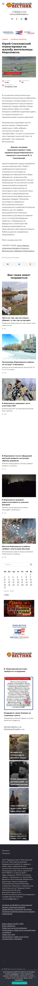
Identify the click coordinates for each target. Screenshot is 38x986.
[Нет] (35, 978)
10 (5, 579)
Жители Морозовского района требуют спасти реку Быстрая (16, 548)
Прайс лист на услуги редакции (14, 928)
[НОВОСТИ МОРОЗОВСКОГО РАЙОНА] (18, 709)
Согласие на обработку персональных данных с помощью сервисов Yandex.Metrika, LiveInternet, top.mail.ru (17, 907)
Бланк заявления (8, 926)
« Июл (6, 595)
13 (18, 579)
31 (5, 587)
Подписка (6, 853)
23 (31, 582)
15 (26, 579)
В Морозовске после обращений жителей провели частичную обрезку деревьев (17, 458)
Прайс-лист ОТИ (8, 934)
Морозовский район (11, 257)
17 (5, 582)
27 (18, 585)
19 (13, 582)
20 (18, 582)
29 (27, 585)
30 (31, 585)
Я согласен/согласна (20, 983)
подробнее (14, 974)
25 (9, 585)
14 (22, 579)
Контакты (5, 851)
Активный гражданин (12, 73)
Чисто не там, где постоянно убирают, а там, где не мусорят (16, 319)
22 (27, 582)
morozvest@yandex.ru (19, 14)
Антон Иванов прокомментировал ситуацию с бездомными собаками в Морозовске (18, 248)
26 (13, 585)
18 (9, 582)
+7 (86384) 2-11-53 (19, 12)
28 (22, 585)
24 (5, 585)
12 (13, 579)
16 (31, 579)
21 (22, 582)
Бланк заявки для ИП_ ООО (13, 924)
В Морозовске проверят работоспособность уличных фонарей (15, 502)
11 (9, 579)
